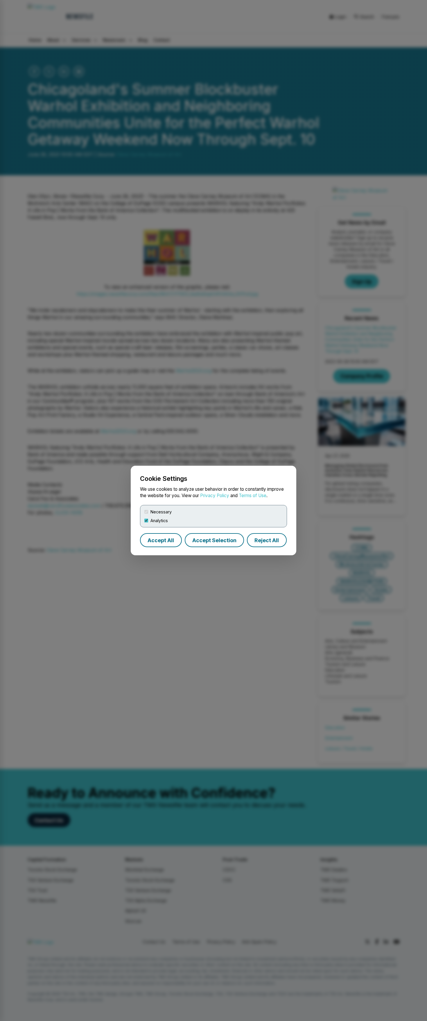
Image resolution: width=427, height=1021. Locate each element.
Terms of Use (252, 495)
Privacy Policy (214, 495)
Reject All (266, 540)
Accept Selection (214, 540)
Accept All (161, 540)
